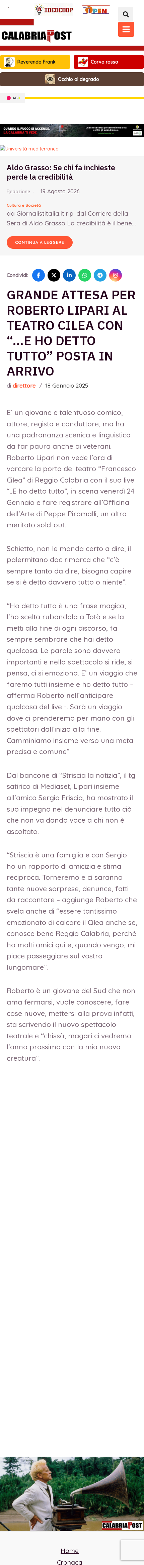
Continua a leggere (39, 242)
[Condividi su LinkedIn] (69, 275)
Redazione (18, 192)
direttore (24, 385)
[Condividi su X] (54, 275)
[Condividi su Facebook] (38, 275)
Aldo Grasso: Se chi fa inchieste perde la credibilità (61, 172)
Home (70, 1551)
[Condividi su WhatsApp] (84, 275)
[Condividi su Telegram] (100, 275)
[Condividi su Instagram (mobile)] (115, 275)
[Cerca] (125, 14)
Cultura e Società (24, 205)
